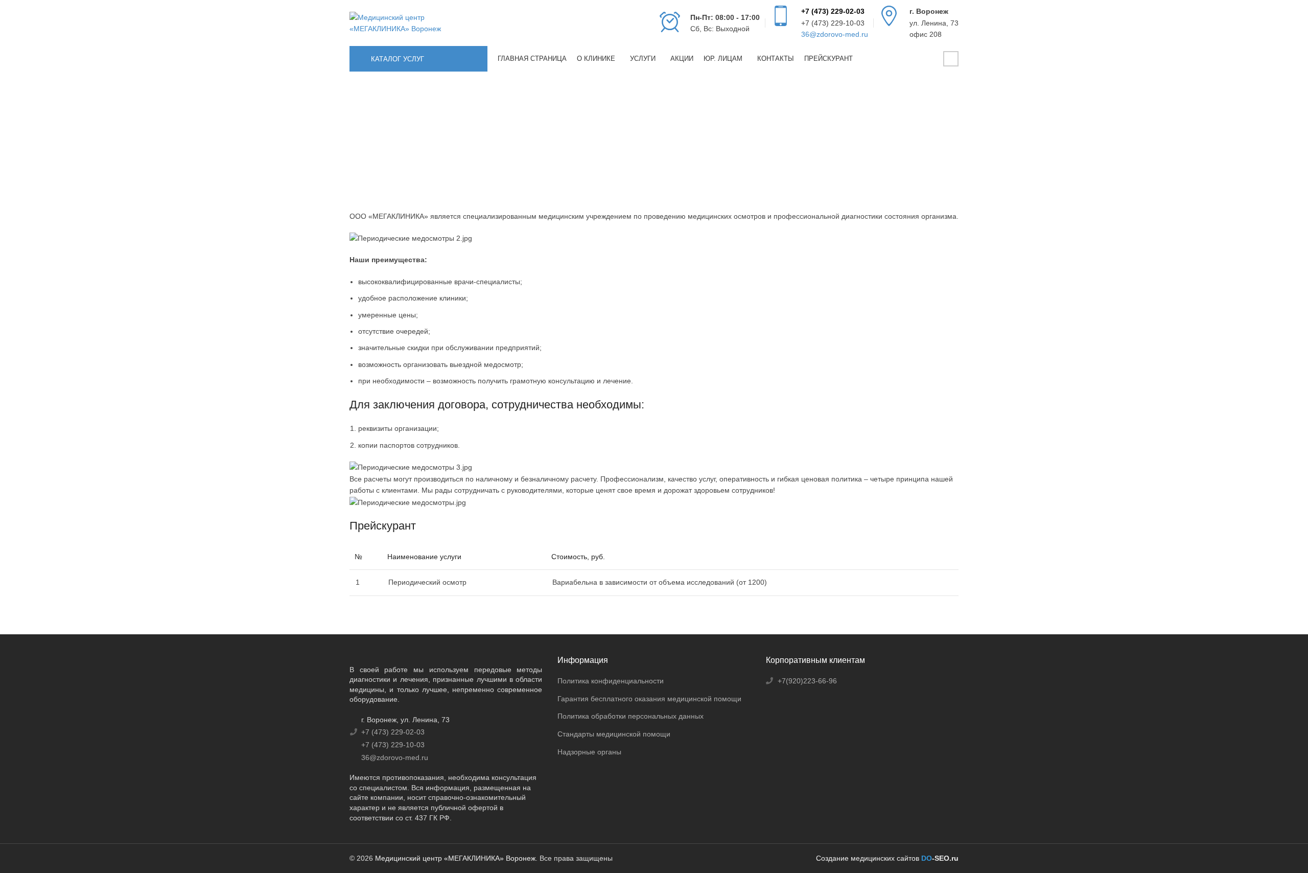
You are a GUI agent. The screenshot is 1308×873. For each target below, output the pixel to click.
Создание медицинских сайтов (867, 858)
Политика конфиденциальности (610, 681)
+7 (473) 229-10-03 (833, 23)
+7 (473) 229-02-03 (833, 11)
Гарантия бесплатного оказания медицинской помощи (649, 699)
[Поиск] (929, 59)
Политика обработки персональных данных (630, 716)
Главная (362, 153)
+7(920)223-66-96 (807, 681)
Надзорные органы (589, 752)
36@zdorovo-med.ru (834, 34)
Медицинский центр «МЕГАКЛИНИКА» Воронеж (455, 858)
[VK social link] (951, 58)
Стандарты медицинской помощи (613, 734)
